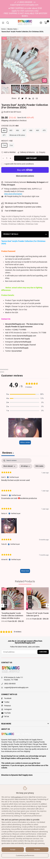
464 (4, 130)
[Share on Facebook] (19, 98)
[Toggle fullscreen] (5, 369)
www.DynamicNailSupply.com (24, 336)
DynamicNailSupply (20, 348)
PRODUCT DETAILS (10, 234)
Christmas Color (31, 224)
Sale (4, 38)
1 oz (4, 145)
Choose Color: (9, 126)
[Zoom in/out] (7, 369)
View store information (13, 194)
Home (3, 29)
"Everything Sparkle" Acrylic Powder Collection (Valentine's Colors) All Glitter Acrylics (12, 615)
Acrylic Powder (36, 219)
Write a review (25, 442)
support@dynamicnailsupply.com (16, 687)
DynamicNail (17, 351)
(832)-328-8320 (10, 684)
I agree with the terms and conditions (19, 164)
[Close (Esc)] (1, 369)
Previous (3, 60)
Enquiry (42, 152)
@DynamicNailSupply (22, 342)
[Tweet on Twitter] (22, 98)
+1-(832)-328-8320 (24, 2)
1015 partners (16, 797)
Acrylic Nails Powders (21, 219)
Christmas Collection (16, 224)
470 (44, 130)
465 (10, 130)
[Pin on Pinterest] (26, 98)
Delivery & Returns (27, 152)
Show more (25, 571)
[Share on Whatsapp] (33, 98)
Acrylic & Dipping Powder (16, 216)
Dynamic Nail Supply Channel (24, 345)
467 (24, 130)
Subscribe (43, 652)
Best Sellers (26, 221)
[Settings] (41, 23)
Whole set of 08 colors (17, 135)
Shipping (4, 120)
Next (47, 60)
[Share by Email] (37, 98)
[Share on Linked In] (30, 98)
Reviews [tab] (8, 452)
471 (4, 135)
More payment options (25, 176)
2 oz (11, 145)
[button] (25, 394)
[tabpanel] (25, 516)
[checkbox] (39, 466)
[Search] (7, 23)
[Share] (3, 369)
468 (30, 130)
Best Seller (17, 221)
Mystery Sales (12, 29)
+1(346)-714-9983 (19, 330)
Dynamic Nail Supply (22, 339)
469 (37, 130)
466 (17, 130)
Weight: (7, 141)
